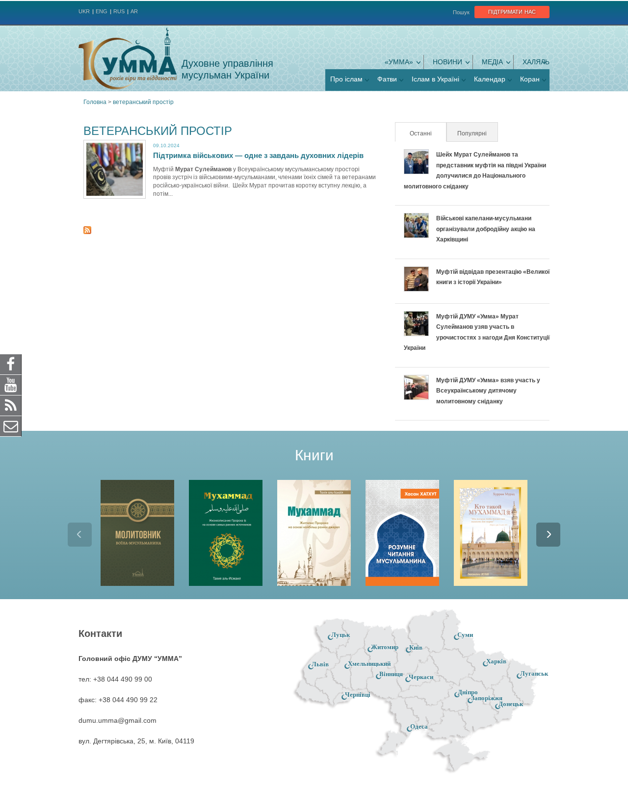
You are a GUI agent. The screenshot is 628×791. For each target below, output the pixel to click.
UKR (84, 11)
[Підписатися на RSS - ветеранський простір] (87, 232)
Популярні (472, 133)
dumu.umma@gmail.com (117, 720)
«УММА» (399, 62)
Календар (489, 79)
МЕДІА (492, 62)
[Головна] (127, 58)
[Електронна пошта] (11, 426)
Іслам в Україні (435, 79)
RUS (119, 11)
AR (134, 11)
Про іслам (346, 79)
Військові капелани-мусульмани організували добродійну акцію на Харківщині (485, 229)
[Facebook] (11, 364)
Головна (94, 102)
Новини (447, 62)
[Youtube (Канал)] (11, 385)
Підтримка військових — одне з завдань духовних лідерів (258, 155)
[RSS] (11, 405)
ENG (101, 11)
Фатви (387, 79)
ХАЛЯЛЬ (536, 62)
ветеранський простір (143, 102)
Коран (530, 79)
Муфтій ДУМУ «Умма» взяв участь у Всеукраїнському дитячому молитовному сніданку (488, 391)
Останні (427, 133)
